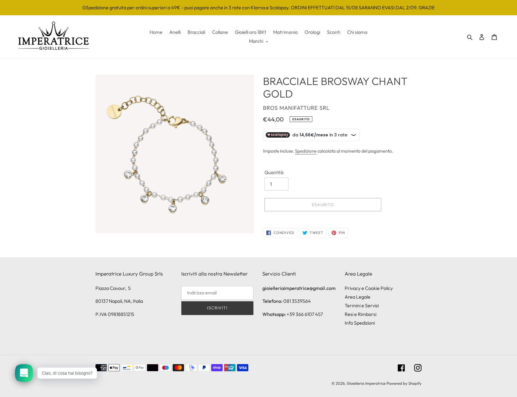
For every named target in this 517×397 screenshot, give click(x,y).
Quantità (273, 172)
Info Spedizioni (360, 323)
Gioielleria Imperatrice (366, 383)
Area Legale (357, 297)
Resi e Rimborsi (360, 314)
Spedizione (306, 151)
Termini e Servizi (362, 305)
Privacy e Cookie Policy (369, 288)
